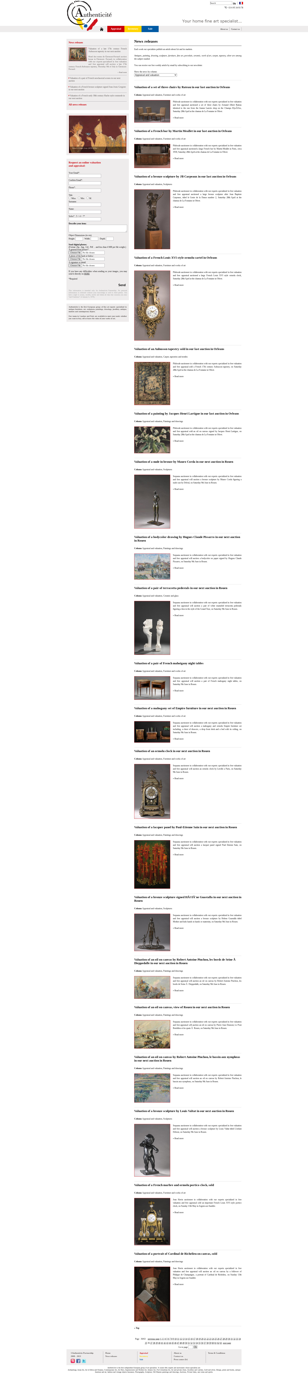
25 (216, 1339)
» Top (136, 1328)
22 (208, 1339)
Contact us (235, 29)
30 (229, 1339)
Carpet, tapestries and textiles (175, 357)
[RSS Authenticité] (73, 1362)
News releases (76, 42)
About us (224, 29)
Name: (71, 209)
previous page (154, 1339)
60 (213, 1343)
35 (146, 1343)
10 (175, 1339)
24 (213, 1339)
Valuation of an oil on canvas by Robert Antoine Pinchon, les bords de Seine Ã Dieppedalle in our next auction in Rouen (185, 961)
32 (234, 1339)
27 (221, 1339)
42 (165, 1343)
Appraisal (116, 28)
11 (178, 1339)
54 (197, 1343)
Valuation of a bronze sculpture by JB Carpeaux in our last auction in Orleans (185, 176)
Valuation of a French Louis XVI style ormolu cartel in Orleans (175, 257)
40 (159, 1343)
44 (170, 1343)
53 (194, 1343)
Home (108, 1353)
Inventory (133, 28)
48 (181, 1343)
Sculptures (167, 184)
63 (221, 1343)
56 (202, 1343)
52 (191, 1343)
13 (184, 1339)
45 (173, 1343)
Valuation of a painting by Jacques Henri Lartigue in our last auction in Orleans (186, 413)
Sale (150, 28)
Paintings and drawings (173, 421)
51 (189, 1343)
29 (226, 1339)
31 (232, 1339)
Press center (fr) (181, 1359)
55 (199, 1343)
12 (181, 1339)
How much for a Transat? (81, 148)
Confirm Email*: (76, 180)
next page (227, 1343)
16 (192, 1339)
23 (210, 1339)
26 (218, 1339)
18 (197, 1339)
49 (183, 1343)
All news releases (77, 104)
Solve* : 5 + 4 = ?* (77, 216)
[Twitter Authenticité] (84, 1362)
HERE (87, 274)
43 (167, 1343)
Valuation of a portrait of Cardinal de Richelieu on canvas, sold (175, 1253)
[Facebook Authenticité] (78, 1362)
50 (186, 1343)
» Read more (122, 72)
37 (151, 1343)
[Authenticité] (93, 24)
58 (207, 1343)
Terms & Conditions (216, 1353)
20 (202, 1339)
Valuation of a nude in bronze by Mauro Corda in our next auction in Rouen (183, 461)
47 (178, 1343)
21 (205, 1339)
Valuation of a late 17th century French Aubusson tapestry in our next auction (107, 50)
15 (189, 1339)
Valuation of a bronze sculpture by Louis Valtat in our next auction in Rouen (184, 1111)
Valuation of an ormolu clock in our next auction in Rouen (172, 751)
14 (186, 1339)
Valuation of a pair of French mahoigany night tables (169, 663)
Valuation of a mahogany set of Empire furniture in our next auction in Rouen (185, 708)
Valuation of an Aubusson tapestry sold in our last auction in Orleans (179, 349)
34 (240, 1339)
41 (162, 1343)
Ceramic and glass (171, 596)
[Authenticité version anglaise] (241, 3)
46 (175, 1343)
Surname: (73, 201)
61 (215, 1343)
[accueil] (102, 29)
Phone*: (72, 187)
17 (194, 1339)
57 (205, 1343)
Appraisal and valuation (152, 95)
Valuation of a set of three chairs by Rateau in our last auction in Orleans (182, 87)
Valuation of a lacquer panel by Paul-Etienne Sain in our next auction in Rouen (185, 827)
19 (200, 1339)
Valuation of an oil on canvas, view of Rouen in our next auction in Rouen (182, 1007)
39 (157, 1343)
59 (210, 1343)
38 (154, 1343)
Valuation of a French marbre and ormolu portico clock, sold (174, 1185)
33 (237, 1339)
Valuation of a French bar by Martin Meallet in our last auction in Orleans (183, 131)
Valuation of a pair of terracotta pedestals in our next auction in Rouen (180, 588)
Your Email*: (74, 173)
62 (218, 1343)
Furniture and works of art (174, 95)
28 (224, 1339)
